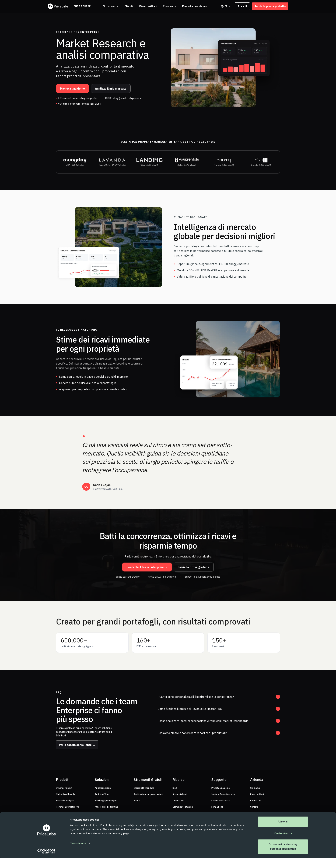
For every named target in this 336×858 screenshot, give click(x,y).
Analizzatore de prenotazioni (148, 794)
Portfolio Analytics (65, 800)
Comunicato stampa (183, 807)
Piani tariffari (148, 6)
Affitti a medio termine (106, 807)
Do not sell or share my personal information (283, 846)
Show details (78, 843)
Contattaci (255, 800)
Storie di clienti (180, 794)
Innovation (178, 800)
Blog (175, 788)
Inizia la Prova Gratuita (223, 794)
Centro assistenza (220, 800)
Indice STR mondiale (144, 788)
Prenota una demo (194, 6)
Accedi (242, 6)
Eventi (137, 800)
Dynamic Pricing (64, 788)
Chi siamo (255, 788)
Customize (281, 833)
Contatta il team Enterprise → (147, 567)
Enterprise (82, 6)
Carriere (254, 807)
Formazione (217, 807)
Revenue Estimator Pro (67, 807)
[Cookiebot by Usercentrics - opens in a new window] (46, 851)
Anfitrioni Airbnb (103, 788)
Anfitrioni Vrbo (102, 794)
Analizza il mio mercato (111, 88)
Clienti (128, 6)
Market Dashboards (65, 794)
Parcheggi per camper (106, 800)
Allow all (283, 821)
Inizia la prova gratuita (270, 6)
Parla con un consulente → (77, 745)
